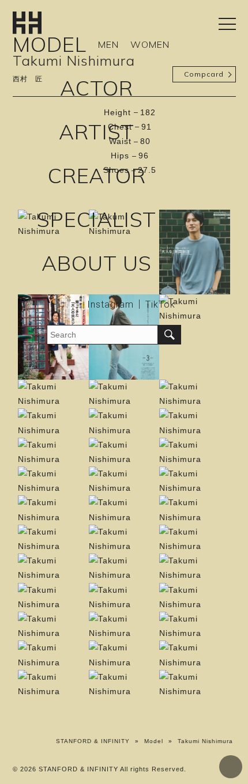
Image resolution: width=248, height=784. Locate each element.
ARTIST (96, 132)
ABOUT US (97, 263)
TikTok (160, 304)
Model (153, 741)
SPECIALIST (96, 219)
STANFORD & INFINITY (93, 741)
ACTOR (96, 88)
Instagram (110, 304)
